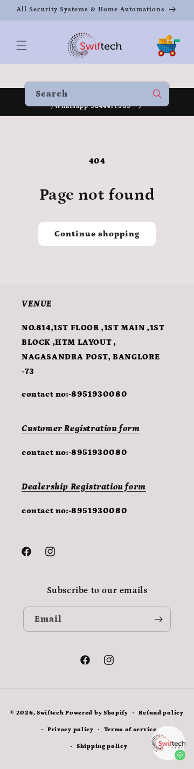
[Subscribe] (158, 619)
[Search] (157, 94)
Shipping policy (102, 746)
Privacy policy (70, 729)
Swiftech (50, 713)
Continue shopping (97, 234)
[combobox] (97, 94)
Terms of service (130, 729)
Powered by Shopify (96, 713)
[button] (21, 45)
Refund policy (161, 713)
